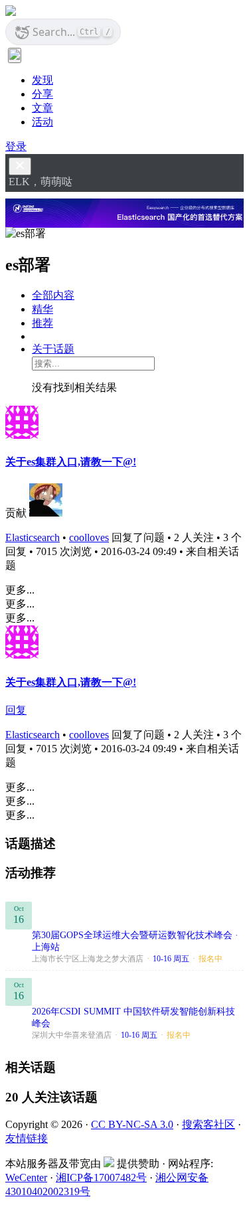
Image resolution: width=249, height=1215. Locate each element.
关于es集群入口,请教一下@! (70, 461)
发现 (42, 80)
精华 (42, 309)
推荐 (42, 323)
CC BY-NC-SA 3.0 (132, 1124)
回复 (16, 710)
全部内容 (53, 295)
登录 (16, 146)
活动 (42, 121)
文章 (42, 108)
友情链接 (26, 1138)
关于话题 (53, 349)
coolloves (89, 537)
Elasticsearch (32, 537)
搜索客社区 (208, 1124)
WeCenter (26, 1177)
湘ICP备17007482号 (101, 1177)
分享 (42, 94)
